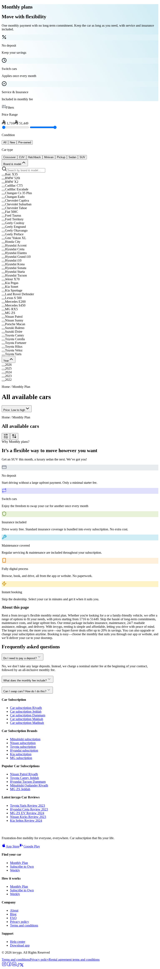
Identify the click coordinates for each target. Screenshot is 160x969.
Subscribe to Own (22, 866)
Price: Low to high (14, 410)
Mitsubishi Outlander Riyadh (29, 785)
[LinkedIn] (14, 965)
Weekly (15, 870)
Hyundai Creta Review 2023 (29, 809)
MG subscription (21, 758)
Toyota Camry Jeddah (24, 778)
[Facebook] (9, 965)
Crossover (9, 157)
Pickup (61, 157)
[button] (80, 174)
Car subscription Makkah (26, 719)
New (12, 142)
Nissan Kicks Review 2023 (28, 817)
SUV (82, 157)
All (4, 142)
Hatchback (34, 157)
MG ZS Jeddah (20, 789)
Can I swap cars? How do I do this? (24, 691)
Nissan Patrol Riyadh (24, 774)
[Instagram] (4, 965)
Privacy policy (19, 921)
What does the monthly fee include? (25, 680)
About (14, 910)
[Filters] (6, 436)
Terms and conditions (24, 925)
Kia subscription (20, 754)
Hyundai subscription (24, 750)
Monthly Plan (19, 863)
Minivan (49, 157)
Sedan (72, 157)
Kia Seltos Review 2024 (26, 820)
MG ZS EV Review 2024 (27, 813)
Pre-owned (24, 142)
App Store (12, 846)
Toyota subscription (23, 746)
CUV (22, 157)
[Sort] (14, 436)
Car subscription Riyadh (26, 708)
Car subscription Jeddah (25, 711)
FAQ (13, 918)
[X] (21, 965)
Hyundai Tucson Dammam (28, 781)
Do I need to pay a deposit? (20, 658)
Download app (20, 945)
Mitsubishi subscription (25, 739)
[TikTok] (18, 965)
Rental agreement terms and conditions (74, 959)
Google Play (32, 846)
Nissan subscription (23, 743)
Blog (13, 914)
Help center (17, 941)
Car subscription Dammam (27, 715)
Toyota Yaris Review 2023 (27, 805)
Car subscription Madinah (27, 723)
